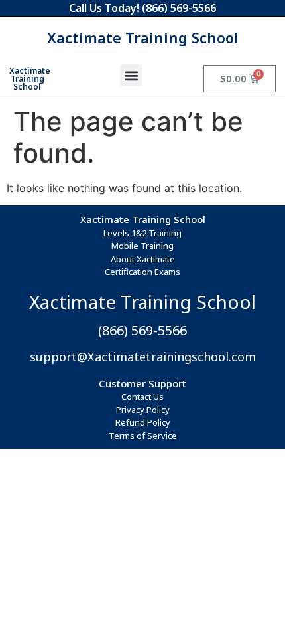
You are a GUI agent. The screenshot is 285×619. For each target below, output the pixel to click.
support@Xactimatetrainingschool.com (143, 357)
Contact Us (142, 396)
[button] (131, 75)
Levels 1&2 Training (142, 233)
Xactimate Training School (143, 37)
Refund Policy (142, 422)
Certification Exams (142, 272)
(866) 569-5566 (179, 8)
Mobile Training (142, 246)
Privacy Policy (143, 410)
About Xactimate (143, 259)
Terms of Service (143, 436)
